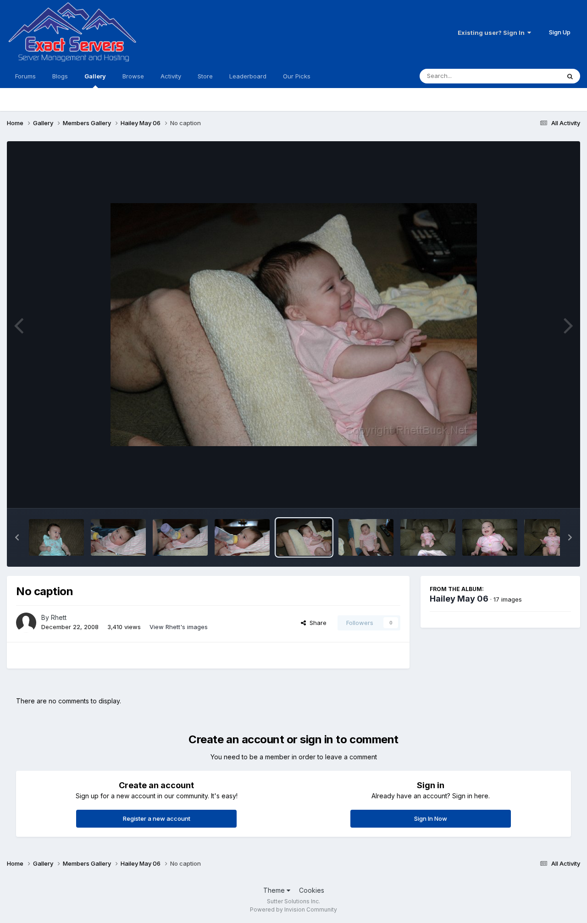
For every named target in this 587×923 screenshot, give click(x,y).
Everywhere (531, 75)
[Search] (570, 76)
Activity (171, 76)
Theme (275, 890)
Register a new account (156, 818)
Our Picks (296, 76)
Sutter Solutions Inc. (293, 901)
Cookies (311, 890)
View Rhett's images (179, 626)
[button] (17, 537)
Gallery (95, 76)
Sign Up (559, 32)
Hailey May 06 (459, 598)
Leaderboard (247, 76)
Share (316, 622)
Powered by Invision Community (293, 909)
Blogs (60, 76)
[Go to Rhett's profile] (26, 623)
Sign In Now (430, 818)
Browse (133, 76)
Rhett (58, 617)
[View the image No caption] (56, 537)
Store (205, 76)
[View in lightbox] (294, 324)
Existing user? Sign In (492, 32)
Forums (25, 76)
